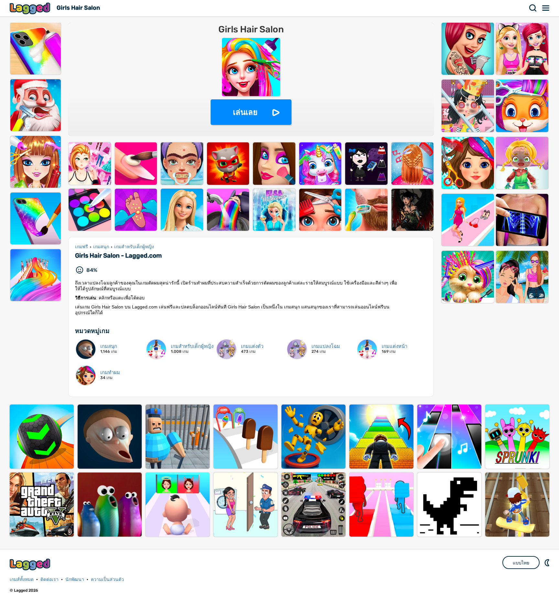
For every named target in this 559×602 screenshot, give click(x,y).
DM (547, 562)
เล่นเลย (245, 112)
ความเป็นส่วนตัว (107, 579)
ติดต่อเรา (49, 579)
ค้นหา (533, 8)
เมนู (546, 8)
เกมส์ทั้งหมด (22, 579)
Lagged (31, 8)
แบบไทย (521, 562)
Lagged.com (31, 564)
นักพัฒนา (74, 579)
